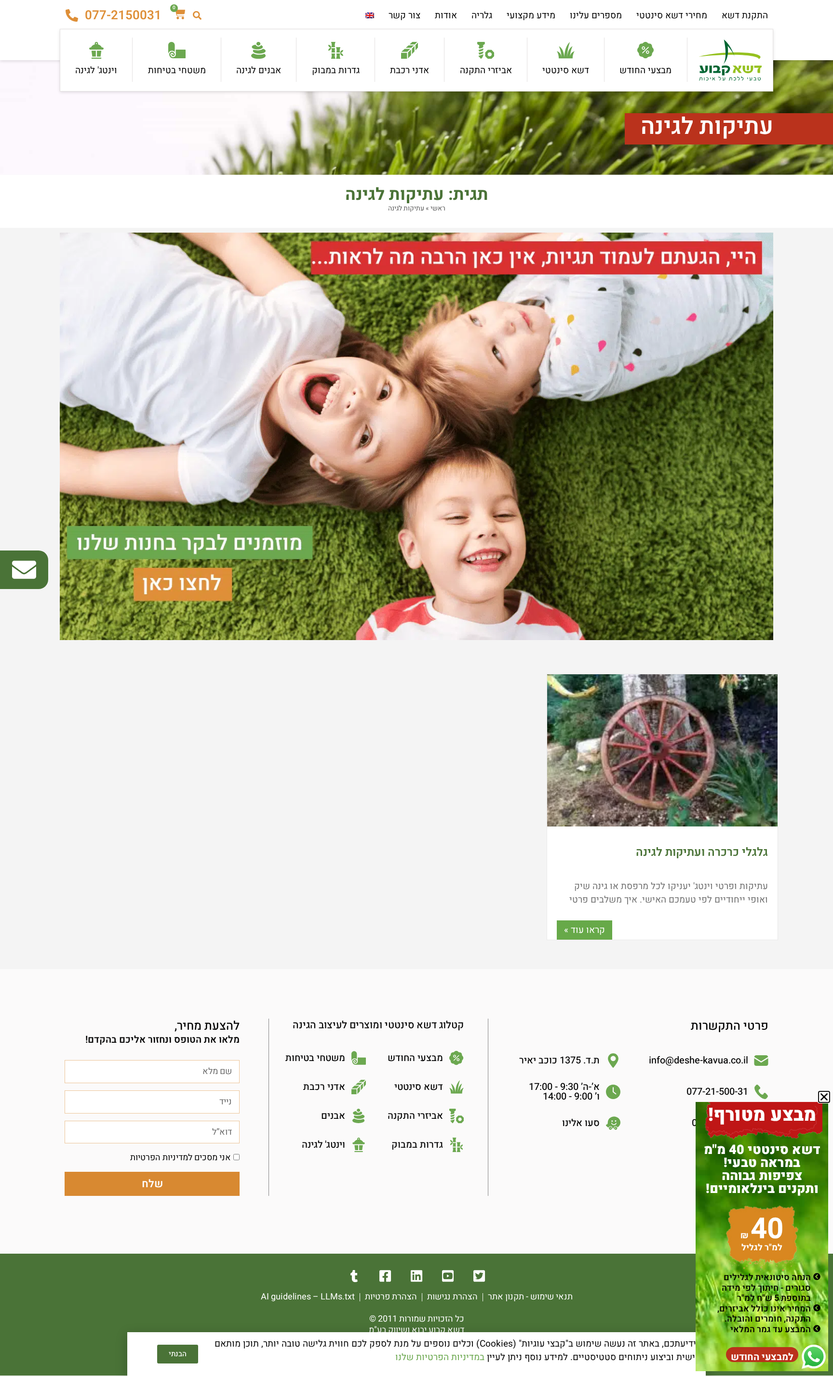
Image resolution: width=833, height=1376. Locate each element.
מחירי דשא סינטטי (671, 15)
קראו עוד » (584, 930)
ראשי (437, 208)
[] (479, 1276)
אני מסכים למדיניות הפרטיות (180, 1157)
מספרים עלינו (596, 15)
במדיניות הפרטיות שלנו (439, 1357)
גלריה (481, 15)
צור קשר (404, 15)
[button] (824, 1097)
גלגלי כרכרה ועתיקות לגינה (702, 852)
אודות (446, 15)
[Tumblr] (354, 1276)
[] (385, 1276)
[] (417, 1276)
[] (448, 1276)
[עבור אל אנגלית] (369, 16)
